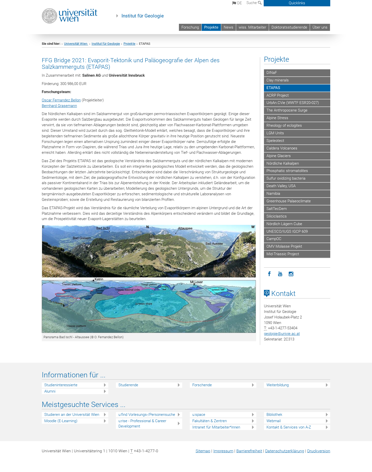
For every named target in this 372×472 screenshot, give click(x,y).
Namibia (273, 193)
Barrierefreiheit (249, 450)
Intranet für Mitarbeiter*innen (216, 427)
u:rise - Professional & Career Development (142, 423)
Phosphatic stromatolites (287, 170)
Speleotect (275, 140)
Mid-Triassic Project (282, 254)
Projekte (211, 27)
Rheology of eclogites (284, 125)
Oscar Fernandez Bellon (61, 100)
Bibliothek (274, 414)
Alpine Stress (277, 118)
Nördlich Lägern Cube (284, 224)
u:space (198, 414)
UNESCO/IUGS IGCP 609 (287, 231)
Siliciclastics (276, 216)
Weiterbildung (277, 385)
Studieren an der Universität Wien (71, 414)
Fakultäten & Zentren (209, 421)
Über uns (320, 27)
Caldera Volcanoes (281, 148)
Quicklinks (297, 3)
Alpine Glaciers (278, 156)
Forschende (202, 385)
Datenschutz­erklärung (284, 450)
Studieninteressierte (60, 385)
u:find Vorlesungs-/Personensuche (146, 414)
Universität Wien (76, 44)
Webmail (273, 421)
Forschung (190, 27)
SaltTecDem (276, 208)
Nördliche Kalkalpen (282, 163)
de (239, 3)
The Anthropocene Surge (286, 110)
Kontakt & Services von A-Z (288, 427)
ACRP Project (277, 95)
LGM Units (275, 133)
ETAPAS (273, 87)
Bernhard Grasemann (59, 105)
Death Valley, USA (281, 186)
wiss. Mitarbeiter (252, 27)
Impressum (223, 450)
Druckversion (318, 450)
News (228, 27)
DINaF (271, 72)
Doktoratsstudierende (289, 27)
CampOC (273, 239)
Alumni (49, 391)
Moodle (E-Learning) (60, 421)
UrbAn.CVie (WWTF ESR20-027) (292, 102)
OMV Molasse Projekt (284, 246)
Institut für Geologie (142, 16)
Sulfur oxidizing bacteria (285, 178)
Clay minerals (277, 80)
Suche (252, 3)
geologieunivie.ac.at (282, 333)
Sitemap (203, 450)
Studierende (128, 385)
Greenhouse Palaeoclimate (288, 201)
